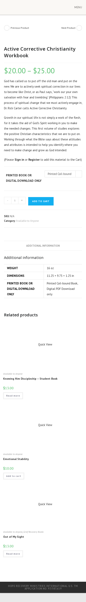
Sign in (19, 159)
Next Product (68, 27)
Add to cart (41, 201)
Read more (13, 395)
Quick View (44, 344)
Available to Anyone (27, 221)
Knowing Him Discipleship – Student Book (30, 378)
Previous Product (20, 27)
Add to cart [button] (13, 475)
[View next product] (79, 28)
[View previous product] (7, 28)
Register (34, 159)
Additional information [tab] (43, 245)
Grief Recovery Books (33, 531)
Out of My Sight (13, 537)
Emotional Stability (16, 459)
